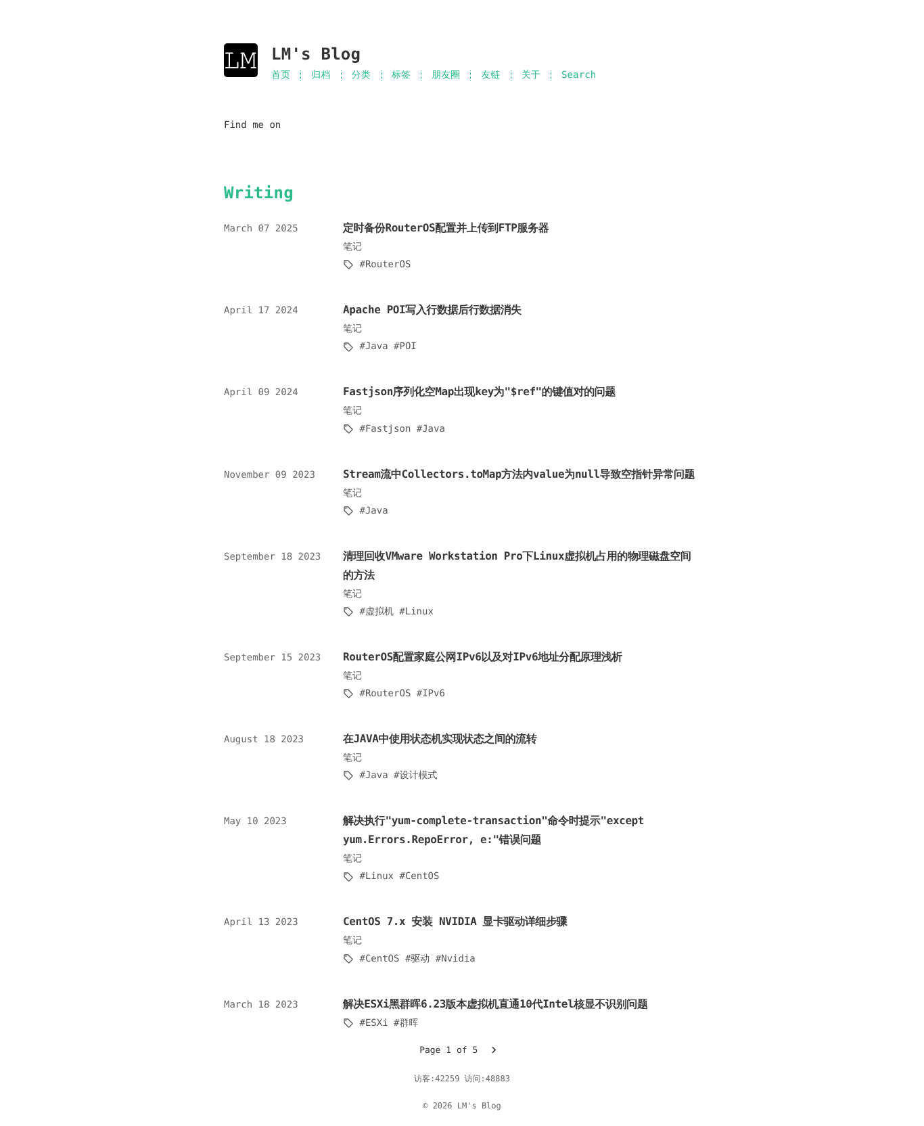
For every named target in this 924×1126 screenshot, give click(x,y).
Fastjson (388, 429)
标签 (401, 75)
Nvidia (458, 958)
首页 (280, 75)
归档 (320, 75)
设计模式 (418, 775)
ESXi (376, 1023)
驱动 (420, 958)
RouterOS (388, 264)
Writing (259, 192)
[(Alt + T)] (365, 54)
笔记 (352, 247)
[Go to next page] (494, 1050)
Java (376, 346)
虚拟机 (379, 611)
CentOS (422, 876)
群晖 (408, 1023)
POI (407, 346)
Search (578, 75)
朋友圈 (446, 75)
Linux (419, 611)
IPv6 (433, 693)
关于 (531, 75)
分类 (361, 75)
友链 (490, 75)
